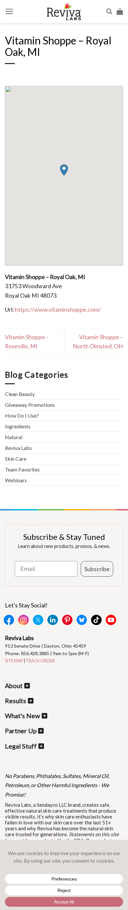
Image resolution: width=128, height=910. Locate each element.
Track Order (40, 660)
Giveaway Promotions (30, 405)
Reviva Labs (18, 448)
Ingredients (18, 426)
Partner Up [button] (20, 731)
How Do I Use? (22, 415)
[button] (9, 11)
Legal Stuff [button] (21, 746)
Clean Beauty (20, 394)
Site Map (14, 660)
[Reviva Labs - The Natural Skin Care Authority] (64, 11)
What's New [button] (22, 716)
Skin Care (15, 458)
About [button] (14, 685)
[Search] (109, 11)
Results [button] (15, 700)
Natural (13, 437)
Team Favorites (22, 469)
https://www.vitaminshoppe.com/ (58, 309)
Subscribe (97, 568)
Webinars (16, 480)
